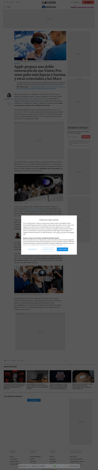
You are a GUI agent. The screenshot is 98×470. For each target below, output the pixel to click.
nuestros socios (45, 223)
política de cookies (61, 232)
